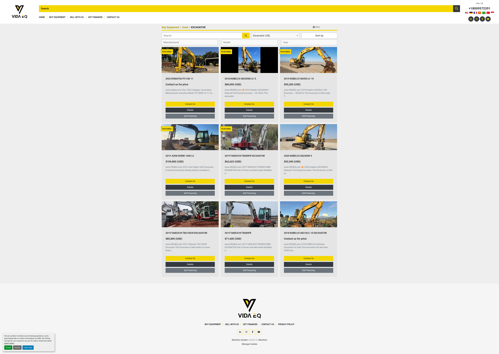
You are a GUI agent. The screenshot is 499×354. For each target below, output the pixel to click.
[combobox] (275, 35)
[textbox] (172, 42)
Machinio (263, 340)
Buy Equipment (57, 17)
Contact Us (113, 17)
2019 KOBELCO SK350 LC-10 (299, 78)
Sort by (319, 35)
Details (190, 110)
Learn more (28, 348)
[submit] (456, 8)
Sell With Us (77, 17)
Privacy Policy (286, 324)
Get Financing (190, 116)
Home (42, 17)
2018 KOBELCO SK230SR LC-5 (240, 78)
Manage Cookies (249, 344)
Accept (8, 348)
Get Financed (95, 17)
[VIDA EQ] (249, 308)
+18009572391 (479, 8)
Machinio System (240, 340)
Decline (17, 348)
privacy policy (9, 343)
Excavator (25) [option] (261, 35)
